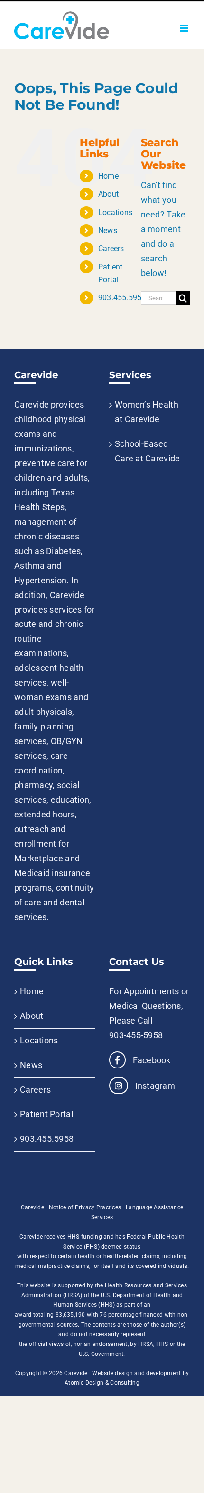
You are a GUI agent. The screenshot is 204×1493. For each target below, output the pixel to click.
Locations (115, 212)
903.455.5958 (122, 297)
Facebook (150, 1060)
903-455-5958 (136, 1035)
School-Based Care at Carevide (147, 451)
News (107, 230)
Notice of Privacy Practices (85, 1207)
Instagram (154, 1086)
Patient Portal (46, 1114)
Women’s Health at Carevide (146, 411)
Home (108, 176)
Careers (111, 248)
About (108, 194)
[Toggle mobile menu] (185, 28)
